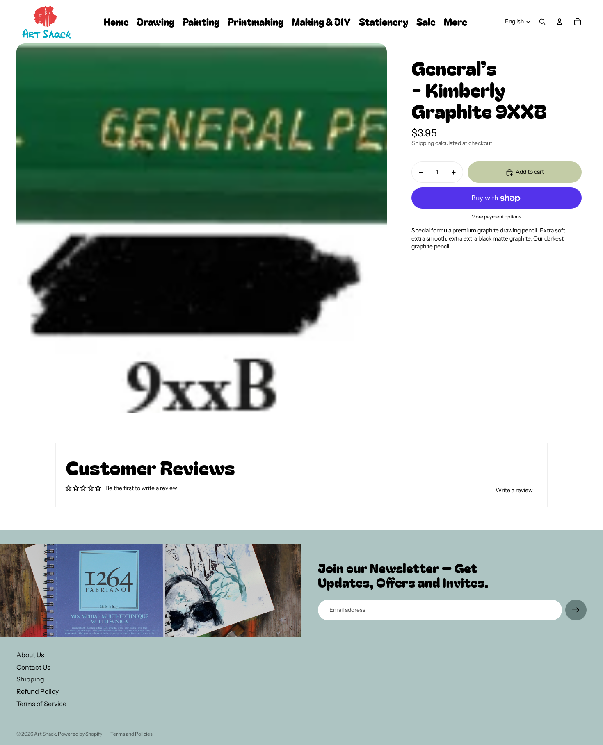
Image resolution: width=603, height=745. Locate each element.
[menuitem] (455, 22)
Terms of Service (41, 704)
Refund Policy (37, 691)
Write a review (514, 490)
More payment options (496, 217)
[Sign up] (576, 610)
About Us (30, 655)
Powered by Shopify (80, 734)
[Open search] (542, 22)
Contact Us (33, 667)
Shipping (30, 679)
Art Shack (45, 734)
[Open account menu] (559, 22)
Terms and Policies (131, 734)
